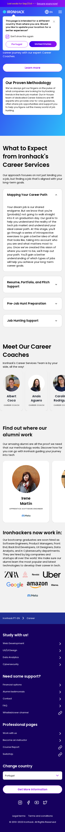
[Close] (54, 21)
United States (43, 44)
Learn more (32, 68)
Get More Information (32, 789)
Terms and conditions (40, 816)
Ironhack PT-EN (11, 618)
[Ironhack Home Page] (13, 12)
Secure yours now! (47, 3)
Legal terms (18, 816)
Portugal (16, 44)
